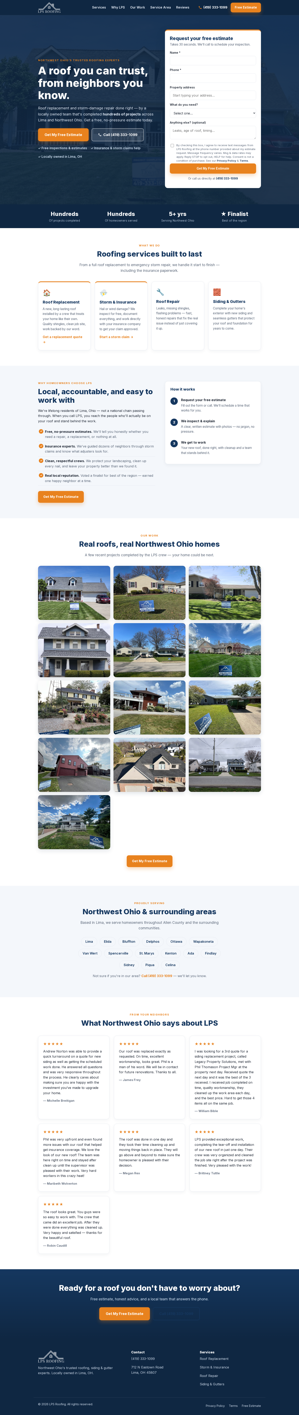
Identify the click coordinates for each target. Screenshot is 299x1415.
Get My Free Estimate (63, 135)
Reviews (182, 7)
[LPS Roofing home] (49, 7)
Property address (182, 87)
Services (99, 7)
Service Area (160, 7)
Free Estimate (246, 7)
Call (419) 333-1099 (120, 135)
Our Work (137, 7)
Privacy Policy (226, 160)
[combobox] (213, 95)
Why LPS (118, 7)
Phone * (175, 70)
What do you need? (184, 104)
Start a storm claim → (116, 337)
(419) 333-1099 (215, 7)
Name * (175, 52)
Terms (244, 160)
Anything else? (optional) (188, 122)
